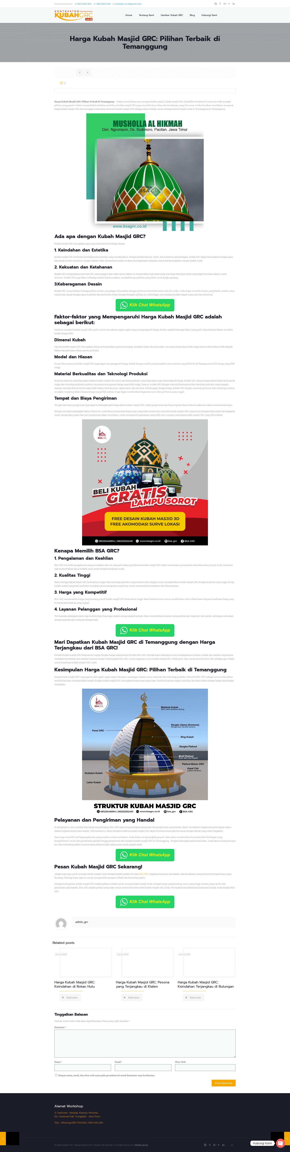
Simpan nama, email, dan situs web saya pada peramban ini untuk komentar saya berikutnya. (106, 1075)
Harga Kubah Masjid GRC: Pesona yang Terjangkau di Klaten (142, 984)
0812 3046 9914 (84, 3)
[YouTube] (229, 3)
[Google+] (225, 3)
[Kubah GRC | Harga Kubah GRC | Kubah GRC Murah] (73, 15)
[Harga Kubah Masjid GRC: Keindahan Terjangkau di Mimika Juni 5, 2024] (9, 1138)
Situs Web (180, 1061)
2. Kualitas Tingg (71, 575)
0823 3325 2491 (103, 3)
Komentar (60, 1027)
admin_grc (81, 922)
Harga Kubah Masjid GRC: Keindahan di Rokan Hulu (74, 984)
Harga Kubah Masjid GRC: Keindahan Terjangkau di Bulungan (206, 984)
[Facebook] (220, 3)
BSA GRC (143, 873)
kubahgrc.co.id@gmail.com (128, 3)
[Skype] (216, 3)
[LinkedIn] (234, 3)
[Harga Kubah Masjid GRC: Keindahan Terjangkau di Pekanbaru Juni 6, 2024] (280, 1138)
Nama (58, 1061)
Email (118, 1061)
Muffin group (141, 1144)
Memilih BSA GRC (96, 551)
